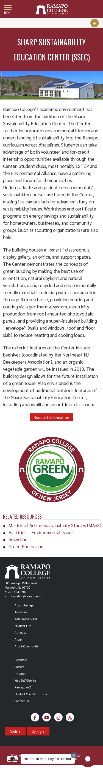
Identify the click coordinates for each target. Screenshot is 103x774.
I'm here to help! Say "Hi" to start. (48, 759)
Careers (19, 667)
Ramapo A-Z (23, 687)
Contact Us (22, 701)
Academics (21, 612)
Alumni (19, 639)
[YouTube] (46, 719)
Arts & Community (26, 646)
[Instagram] (58, 719)
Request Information (51, 417)
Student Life (23, 626)
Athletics (20, 632)
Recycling (18, 539)
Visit (14, 731)
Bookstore (21, 660)
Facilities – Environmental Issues (41, 532)
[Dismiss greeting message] (74, 755)
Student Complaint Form (31, 694)
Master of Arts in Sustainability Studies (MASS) (55, 525)
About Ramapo (24, 605)
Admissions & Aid (26, 619)
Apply (37, 731)
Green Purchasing (26, 546)
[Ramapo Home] (52, 9)
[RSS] (70, 719)
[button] (88, 759)
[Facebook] (35, 719)
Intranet (20, 673)
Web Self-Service (25, 680)
